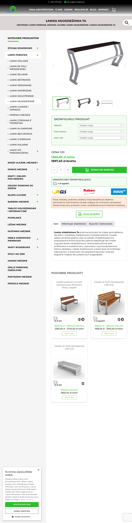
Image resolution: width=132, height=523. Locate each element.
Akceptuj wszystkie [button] (22, 504)
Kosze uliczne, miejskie (22, 162)
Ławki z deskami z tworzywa (20, 121)
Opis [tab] (56, 224)
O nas (58, 9)
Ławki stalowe (19, 61)
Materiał (57, 125)
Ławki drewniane (20, 85)
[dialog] (22, 493)
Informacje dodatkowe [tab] (74, 224)
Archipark (22, 25)
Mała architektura (41, 9)
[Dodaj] (68, 170)
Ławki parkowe (17, 55)
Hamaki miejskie (17, 261)
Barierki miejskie (18, 202)
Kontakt (103, 9)
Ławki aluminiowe (21, 128)
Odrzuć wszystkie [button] (22, 511)
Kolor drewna (60, 131)
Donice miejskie (17, 169)
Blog (93, 9)
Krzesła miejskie (20, 115)
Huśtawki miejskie (19, 231)
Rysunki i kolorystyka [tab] (100, 224)
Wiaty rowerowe (19, 247)
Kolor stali (58, 138)
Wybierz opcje (69, 333)
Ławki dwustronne (22, 96)
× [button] (38, 470)
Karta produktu (91, 214)
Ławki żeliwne (19, 74)
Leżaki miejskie (17, 224)
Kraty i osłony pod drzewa (17, 177)
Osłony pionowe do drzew (20, 187)
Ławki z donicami (20, 139)
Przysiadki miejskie (20, 277)
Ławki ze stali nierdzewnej (18, 67)
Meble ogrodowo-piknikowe (19, 239)
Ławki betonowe (20, 80)
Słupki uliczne (17, 195)
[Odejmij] (54, 170)
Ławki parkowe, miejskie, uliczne (47, 25)
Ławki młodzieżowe (77, 25)
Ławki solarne (19, 144)
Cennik (68, 9)
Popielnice (14, 218)
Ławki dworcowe (20, 90)
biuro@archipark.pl (75, 2)
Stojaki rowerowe (20, 48)
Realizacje (81, 9)
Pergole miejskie (18, 283)
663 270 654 (56, 2)
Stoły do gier (16, 254)
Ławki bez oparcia (21, 134)
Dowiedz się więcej (26, 499)
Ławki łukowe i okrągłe (19, 108)
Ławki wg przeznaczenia (19, 151)
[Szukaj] (127, 22)
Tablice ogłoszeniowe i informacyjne (22, 209)
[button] (22, 516)
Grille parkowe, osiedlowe (18, 268)
